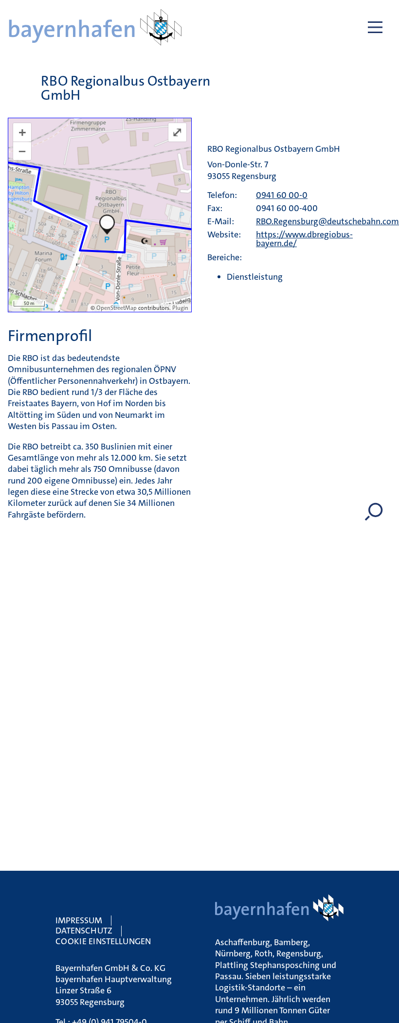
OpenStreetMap (116, 308)
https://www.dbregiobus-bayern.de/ (304, 239)
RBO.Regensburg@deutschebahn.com (327, 221)
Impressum (78, 920)
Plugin (179, 308)
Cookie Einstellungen (103, 941)
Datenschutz (83, 930)
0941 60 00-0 (282, 195)
